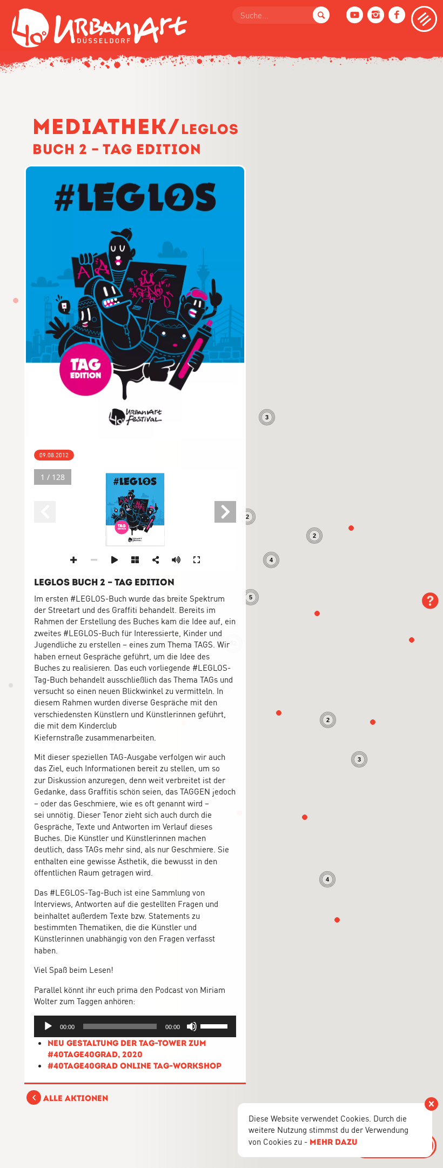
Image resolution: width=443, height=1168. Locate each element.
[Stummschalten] (191, 1026)
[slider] (215, 1025)
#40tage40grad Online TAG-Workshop (135, 1065)
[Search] (321, 14)
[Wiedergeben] (48, 1026)
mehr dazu (334, 1142)
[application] (135, 1026)
